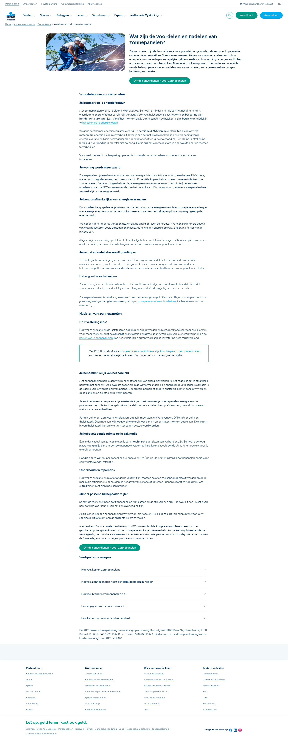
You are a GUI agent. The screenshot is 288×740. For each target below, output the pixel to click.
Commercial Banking (72, 4)
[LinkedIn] (235, 729)
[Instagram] (240, 729)
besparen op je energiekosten (100, 122)
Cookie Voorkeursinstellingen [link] (41, 733)
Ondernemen (30, 4)
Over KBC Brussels (46, 729)
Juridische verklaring (106, 729)
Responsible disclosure (138, 729)
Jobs (121, 729)
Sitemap (30, 729)
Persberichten (65, 729)
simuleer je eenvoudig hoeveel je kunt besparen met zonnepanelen (160, 351)
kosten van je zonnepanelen (96, 337)
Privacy (89, 729)
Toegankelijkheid (160, 729)
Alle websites (95, 4)
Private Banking (49, 4)
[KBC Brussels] (10, 15)
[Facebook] (230, 729)
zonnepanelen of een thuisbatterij (156, 301)
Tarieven (79, 729)
